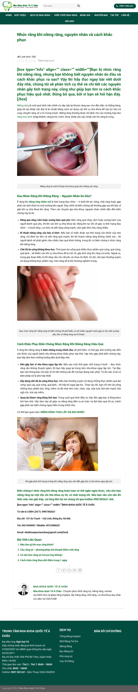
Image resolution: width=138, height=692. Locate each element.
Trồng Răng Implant (70, 636)
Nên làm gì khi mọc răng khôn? (37, 544)
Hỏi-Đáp (69, 21)
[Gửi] (78, 6)
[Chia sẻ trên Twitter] (63, 570)
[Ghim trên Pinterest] (74, 570)
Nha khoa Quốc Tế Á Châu (47, 591)
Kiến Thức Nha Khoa (65, 15)
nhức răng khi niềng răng (48, 490)
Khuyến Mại (101, 15)
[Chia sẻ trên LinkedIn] (79, 570)
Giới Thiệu (20, 15)
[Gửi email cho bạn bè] (69, 570)
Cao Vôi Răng (67, 661)
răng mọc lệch (24, 116)
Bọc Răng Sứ (66, 651)
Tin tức (114, 15)
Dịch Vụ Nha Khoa (40, 15)
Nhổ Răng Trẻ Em (69, 641)
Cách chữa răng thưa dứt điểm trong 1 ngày (43, 560)
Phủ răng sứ (66, 656)
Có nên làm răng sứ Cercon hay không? (41, 555)
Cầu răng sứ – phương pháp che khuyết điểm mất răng (49, 549)
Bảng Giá (85, 15)
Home (9, 15)
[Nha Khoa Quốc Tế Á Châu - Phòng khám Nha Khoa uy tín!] (20, 6)
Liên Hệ (125, 15)
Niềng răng (23, 105)
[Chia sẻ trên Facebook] (58, 570)
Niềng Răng (66, 646)
